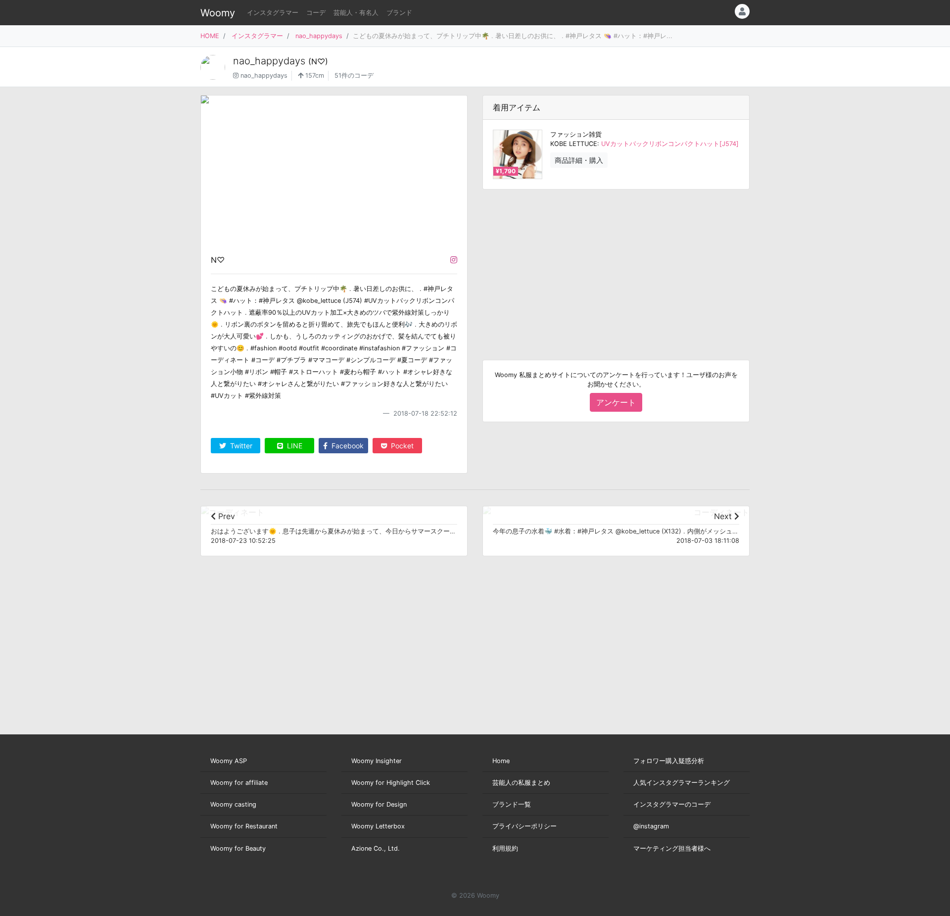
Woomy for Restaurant (244, 826)
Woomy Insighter (376, 761)
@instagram (651, 826)
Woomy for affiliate (239, 782)
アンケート (616, 402)
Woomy (217, 13)
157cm (313, 75)
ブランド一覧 (511, 804)
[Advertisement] (616, 266)
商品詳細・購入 (579, 160)
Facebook (347, 445)
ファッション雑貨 (576, 134)
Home (501, 761)
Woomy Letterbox (378, 826)
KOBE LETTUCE (573, 143)
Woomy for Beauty (238, 848)
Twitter (240, 445)
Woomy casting (233, 804)
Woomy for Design (379, 804)
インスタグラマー (272, 12)
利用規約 (505, 848)
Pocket (401, 445)
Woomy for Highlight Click (390, 782)
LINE (293, 445)
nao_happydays (318, 36)
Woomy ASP (228, 761)
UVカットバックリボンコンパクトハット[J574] (670, 143)
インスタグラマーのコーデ (672, 804)
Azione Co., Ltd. (375, 848)
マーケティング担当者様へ (672, 848)
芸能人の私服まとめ (521, 782)
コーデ (316, 12)
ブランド (399, 12)
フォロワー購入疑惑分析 (668, 761)
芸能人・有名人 (356, 12)
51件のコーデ (354, 75)
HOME (209, 36)
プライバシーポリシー (524, 826)
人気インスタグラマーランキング (681, 782)
